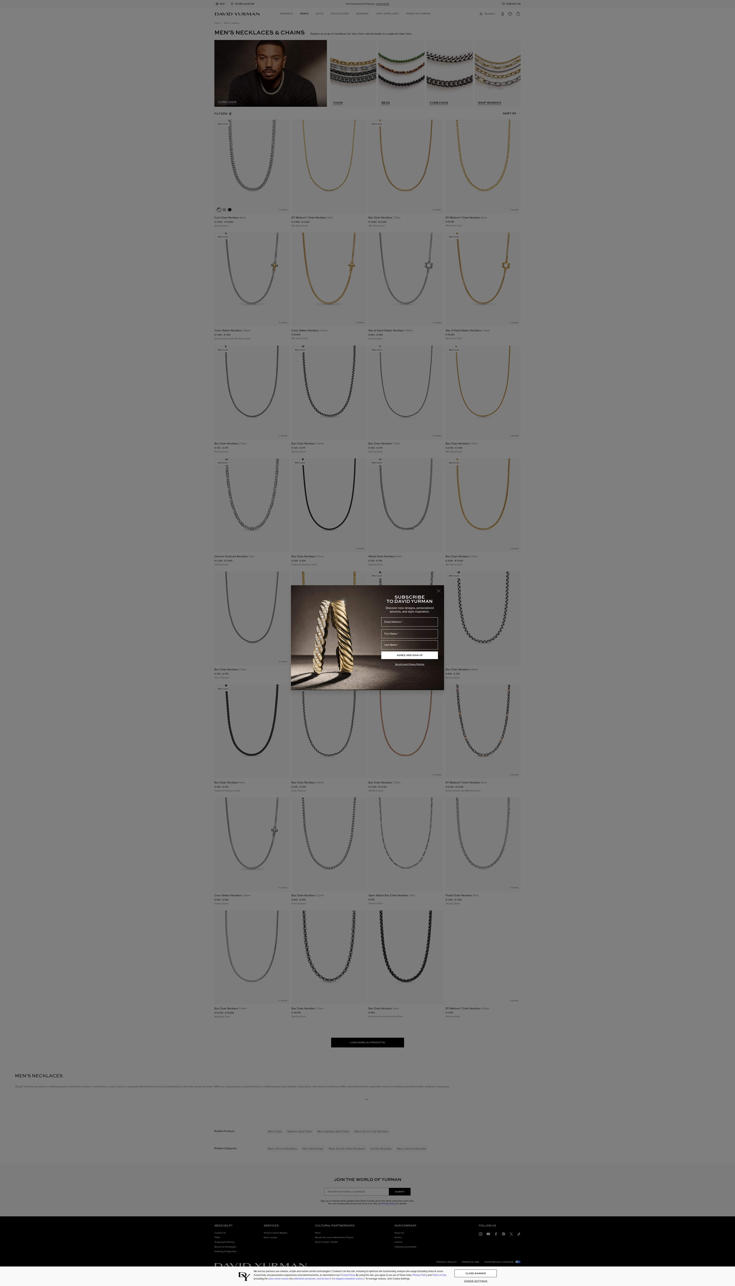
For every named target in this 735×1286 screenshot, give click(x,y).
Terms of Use (439, 1275)
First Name (390, 634)
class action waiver (278, 1278)
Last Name (390, 645)
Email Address (392, 622)
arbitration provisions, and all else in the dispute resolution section (328, 1278)
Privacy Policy (347, 1275)
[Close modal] (440, 589)
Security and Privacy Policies (409, 664)
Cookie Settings (476, 1281)
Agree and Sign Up (410, 655)
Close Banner (476, 1273)
